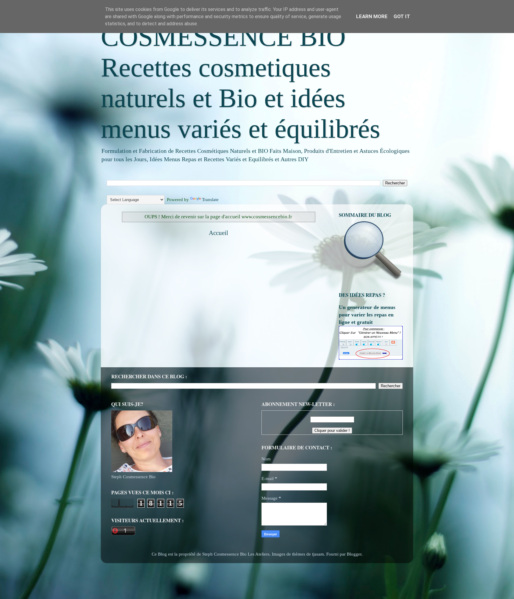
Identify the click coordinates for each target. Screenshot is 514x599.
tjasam (318, 553)
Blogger (354, 553)
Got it (402, 16)
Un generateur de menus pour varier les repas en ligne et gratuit (367, 314)
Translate (210, 199)
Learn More (372, 16)
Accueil (218, 232)
